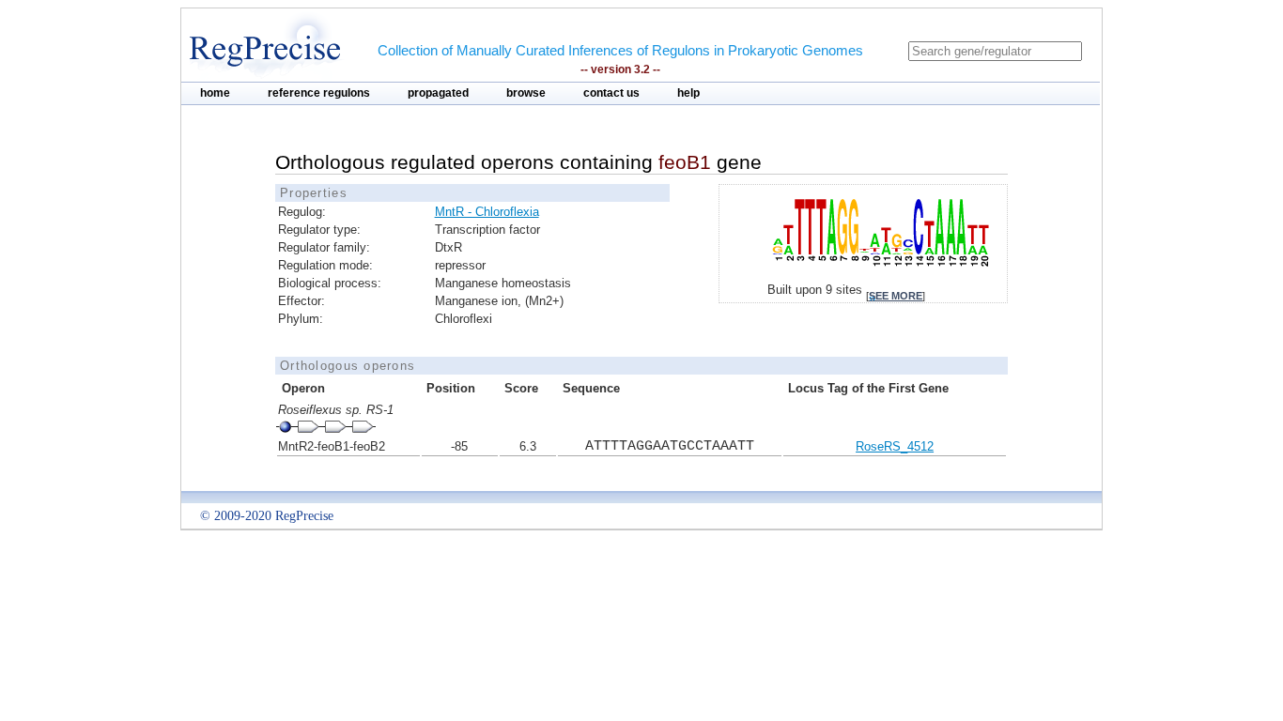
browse (526, 93)
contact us (611, 93)
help (688, 93)
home (215, 93)
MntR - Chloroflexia (487, 212)
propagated (438, 93)
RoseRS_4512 (895, 446)
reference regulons (319, 93)
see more (895, 295)
